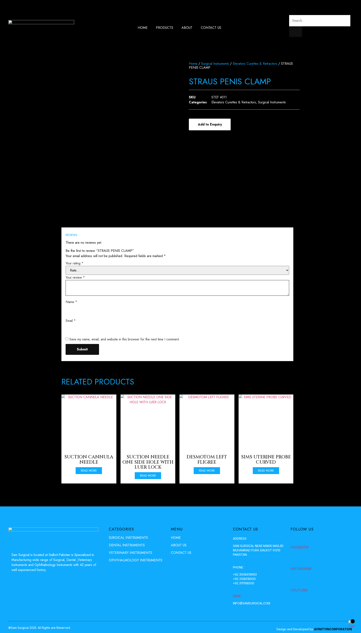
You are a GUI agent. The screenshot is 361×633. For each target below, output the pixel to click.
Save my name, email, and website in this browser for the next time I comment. (124, 339)
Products (164, 28)
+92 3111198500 (243, 583)
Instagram (301, 569)
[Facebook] (294, 538)
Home (142, 28)
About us (179, 545)
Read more (89, 470)
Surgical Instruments (215, 63)
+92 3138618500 (244, 579)
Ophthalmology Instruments (135, 560)
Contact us (211, 28)
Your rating (74, 263)
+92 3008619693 (245, 574)
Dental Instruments (127, 545)
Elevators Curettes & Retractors (255, 63)
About (187, 28)
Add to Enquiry (210, 124)
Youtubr (299, 590)
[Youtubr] (294, 581)
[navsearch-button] (291, 9)
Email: (237, 596)
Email (71, 320)
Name (71, 301)
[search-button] (295, 31)
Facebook (300, 547)
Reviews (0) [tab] (78, 222)
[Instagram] (294, 560)
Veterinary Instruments (130, 552)
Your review (75, 277)
